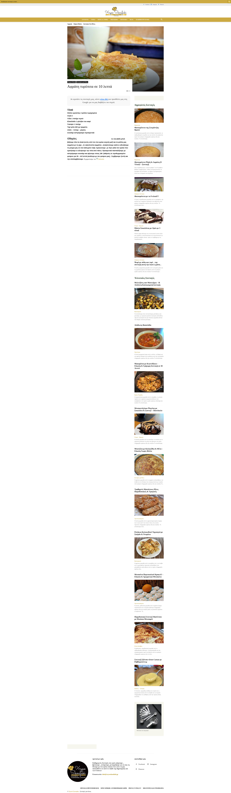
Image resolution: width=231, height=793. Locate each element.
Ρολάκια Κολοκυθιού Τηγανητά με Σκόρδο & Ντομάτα (148, 533)
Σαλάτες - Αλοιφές (139, 688)
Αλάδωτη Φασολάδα (142, 325)
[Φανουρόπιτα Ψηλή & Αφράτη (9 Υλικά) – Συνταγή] (149, 150)
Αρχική (69, 24)
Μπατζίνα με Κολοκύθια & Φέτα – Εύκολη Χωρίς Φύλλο (148, 450)
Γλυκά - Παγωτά (138, 226)
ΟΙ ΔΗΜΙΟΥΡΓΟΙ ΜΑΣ (142, 19)
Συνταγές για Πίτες (82, 82)
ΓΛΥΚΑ (93, 19)
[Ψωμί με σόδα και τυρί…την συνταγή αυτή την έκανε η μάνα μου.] (149, 250)
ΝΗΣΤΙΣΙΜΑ (114, 19)
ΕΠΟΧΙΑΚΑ (123, 19)
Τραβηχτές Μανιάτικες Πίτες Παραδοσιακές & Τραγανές (146, 490)
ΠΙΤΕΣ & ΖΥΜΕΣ (103, 19)
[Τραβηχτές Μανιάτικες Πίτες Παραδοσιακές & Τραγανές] (149, 505)
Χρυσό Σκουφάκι (74, 791)
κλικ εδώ (104, 99)
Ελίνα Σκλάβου (138, 646)
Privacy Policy (135, 788)
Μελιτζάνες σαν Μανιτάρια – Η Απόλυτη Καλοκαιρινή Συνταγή (147, 284)
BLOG (131, 19)
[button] (161, 20)
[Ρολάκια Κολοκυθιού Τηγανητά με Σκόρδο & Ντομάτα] (149, 548)
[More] (102, 172)
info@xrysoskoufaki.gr (110, 774)
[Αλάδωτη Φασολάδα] (149, 339)
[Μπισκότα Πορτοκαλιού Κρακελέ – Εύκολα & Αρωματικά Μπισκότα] (149, 590)
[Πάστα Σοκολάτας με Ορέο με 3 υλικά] (149, 216)
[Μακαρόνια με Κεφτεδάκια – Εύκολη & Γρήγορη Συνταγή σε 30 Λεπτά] (149, 381)
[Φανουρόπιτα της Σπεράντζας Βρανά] (149, 115)
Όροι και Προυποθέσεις (89, 788)
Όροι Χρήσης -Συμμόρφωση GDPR (114, 788)
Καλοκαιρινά (137, 312)
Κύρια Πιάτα (78, 24)
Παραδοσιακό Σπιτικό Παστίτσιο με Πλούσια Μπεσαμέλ (148, 618)
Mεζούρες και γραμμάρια (153, 788)
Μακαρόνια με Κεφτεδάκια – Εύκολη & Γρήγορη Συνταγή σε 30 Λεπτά (148, 366)
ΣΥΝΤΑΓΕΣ (85, 19)
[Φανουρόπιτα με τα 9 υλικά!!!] (149, 184)
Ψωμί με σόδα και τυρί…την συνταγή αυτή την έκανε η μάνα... (147, 263)
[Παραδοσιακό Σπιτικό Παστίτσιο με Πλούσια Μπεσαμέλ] (149, 633)
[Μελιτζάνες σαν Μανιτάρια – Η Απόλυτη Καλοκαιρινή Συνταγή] (149, 298)
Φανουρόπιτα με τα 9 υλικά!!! (146, 196)
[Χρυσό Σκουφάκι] (115, 12)
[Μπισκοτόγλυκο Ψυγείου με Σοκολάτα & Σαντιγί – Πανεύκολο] (149, 424)
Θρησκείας (137, 125)
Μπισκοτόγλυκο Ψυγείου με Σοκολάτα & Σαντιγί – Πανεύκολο (148, 409)
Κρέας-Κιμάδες (138, 395)
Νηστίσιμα (137, 352)
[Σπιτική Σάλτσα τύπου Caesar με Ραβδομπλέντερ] (149, 675)
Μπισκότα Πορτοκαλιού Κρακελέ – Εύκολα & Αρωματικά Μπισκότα (148, 575)
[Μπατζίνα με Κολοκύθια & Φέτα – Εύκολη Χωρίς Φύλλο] (149, 464)
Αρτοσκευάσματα (139, 519)
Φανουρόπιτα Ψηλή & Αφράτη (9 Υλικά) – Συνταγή (148, 163)
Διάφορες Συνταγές (139, 194)
